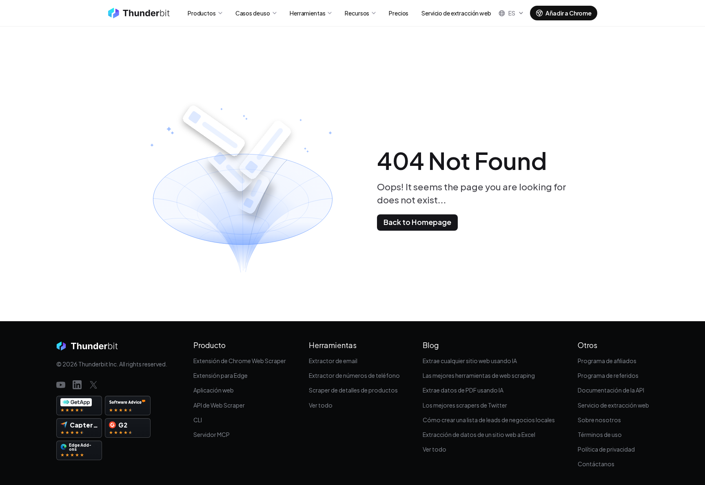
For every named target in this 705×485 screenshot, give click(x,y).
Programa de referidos (608, 375)
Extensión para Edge (220, 375)
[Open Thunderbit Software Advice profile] (128, 405)
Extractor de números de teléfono (354, 375)
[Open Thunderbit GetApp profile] (79, 405)
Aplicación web (213, 390)
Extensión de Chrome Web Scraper (239, 360)
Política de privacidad (606, 449)
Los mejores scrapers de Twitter (465, 405)
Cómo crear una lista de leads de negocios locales (489, 420)
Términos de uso (600, 434)
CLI (197, 420)
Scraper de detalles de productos (353, 390)
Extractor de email (333, 360)
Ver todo (321, 405)
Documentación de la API (611, 390)
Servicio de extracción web (613, 405)
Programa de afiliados (607, 360)
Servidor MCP (211, 434)
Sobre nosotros (599, 420)
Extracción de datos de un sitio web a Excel (479, 434)
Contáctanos (596, 464)
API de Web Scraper (219, 405)
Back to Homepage (417, 222)
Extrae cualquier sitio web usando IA (470, 360)
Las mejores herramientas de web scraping (479, 375)
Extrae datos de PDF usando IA (463, 390)
